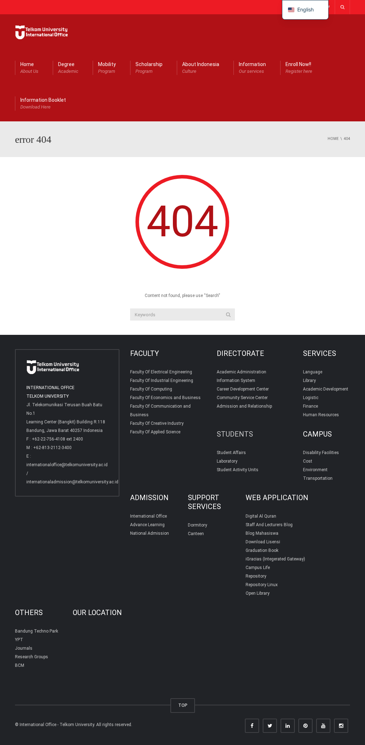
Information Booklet (43, 103)
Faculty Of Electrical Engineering (161, 371)
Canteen (196, 533)
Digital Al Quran (261, 516)
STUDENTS (235, 434)
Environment (315, 469)
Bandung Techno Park (36, 631)
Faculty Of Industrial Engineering (161, 380)
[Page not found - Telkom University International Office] (41, 32)
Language (312, 371)
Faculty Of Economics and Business (165, 397)
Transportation (318, 478)
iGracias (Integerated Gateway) (275, 559)
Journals (23, 648)
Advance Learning (147, 524)
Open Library (257, 593)
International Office (148, 516)
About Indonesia (200, 67)
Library (309, 380)
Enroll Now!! (299, 67)
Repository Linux (262, 584)
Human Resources (321, 414)
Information (252, 67)
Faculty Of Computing (151, 389)
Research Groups (31, 656)
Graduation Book (262, 550)
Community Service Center (242, 397)
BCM (19, 665)
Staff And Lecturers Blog (269, 524)
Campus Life (258, 567)
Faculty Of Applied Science (155, 431)
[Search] (228, 314)
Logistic (310, 397)
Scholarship (149, 67)
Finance (310, 406)
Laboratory (227, 461)
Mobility (107, 67)
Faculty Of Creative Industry (157, 423)
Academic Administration (241, 371)
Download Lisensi (263, 541)
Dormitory (197, 525)
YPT (19, 639)
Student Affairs (231, 452)
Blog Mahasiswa (262, 533)
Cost (307, 461)
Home (29, 67)
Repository (256, 576)
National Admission (149, 533)
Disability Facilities (321, 452)
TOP (182, 705)
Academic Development (325, 389)
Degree (68, 67)
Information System (236, 380)
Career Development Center (243, 389)
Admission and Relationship (244, 406)
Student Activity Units (237, 469)
